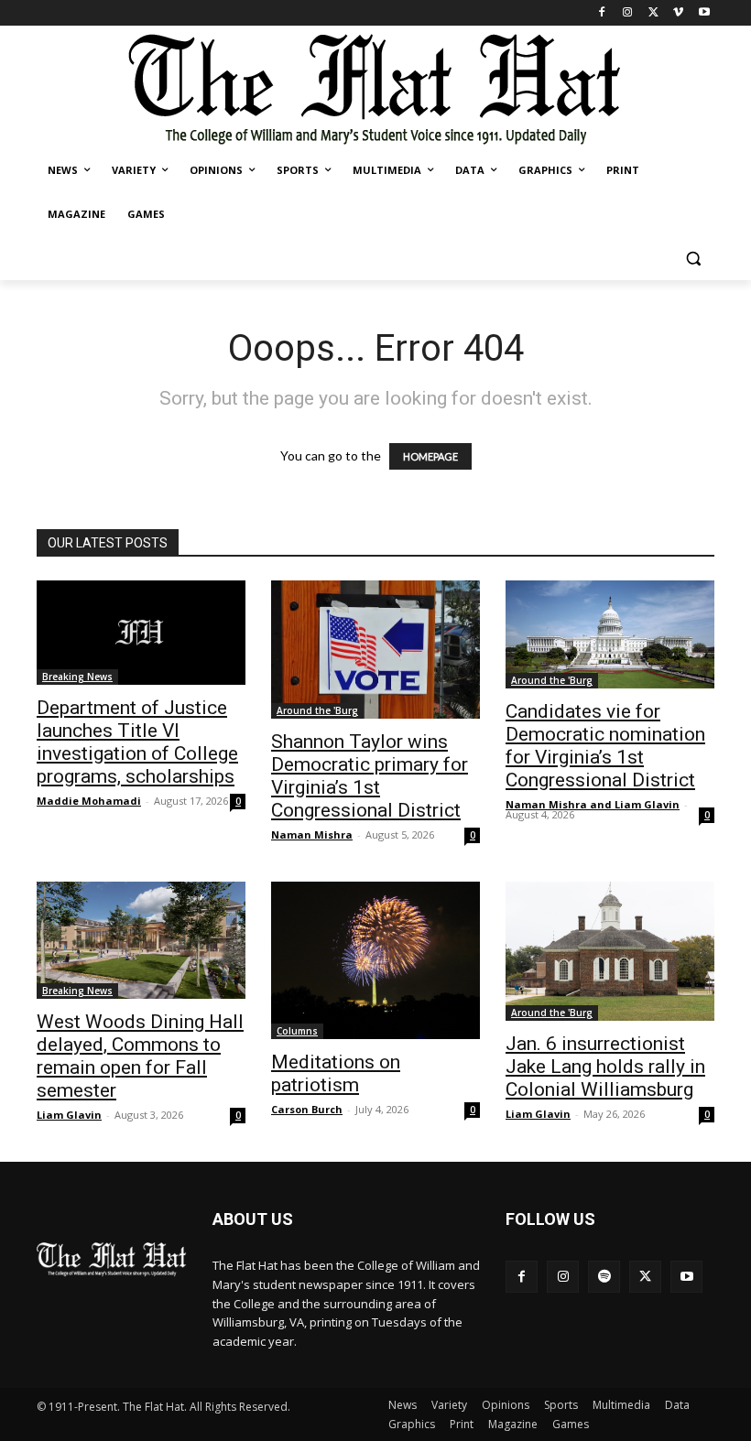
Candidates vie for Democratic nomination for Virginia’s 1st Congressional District (605, 745)
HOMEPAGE (430, 456)
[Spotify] (604, 1277)
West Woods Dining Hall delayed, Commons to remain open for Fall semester (140, 1056)
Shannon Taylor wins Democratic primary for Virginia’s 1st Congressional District (369, 776)
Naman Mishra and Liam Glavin (593, 804)
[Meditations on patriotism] (375, 960)
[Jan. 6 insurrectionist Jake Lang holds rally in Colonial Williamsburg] (610, 951)
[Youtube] (703, 13)
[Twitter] (653, 13)
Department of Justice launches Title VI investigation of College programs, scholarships (137, 742)
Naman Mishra (312, 834)
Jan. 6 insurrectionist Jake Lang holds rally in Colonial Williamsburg (605, 1066)
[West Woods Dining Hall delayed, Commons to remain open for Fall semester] (141, 940)
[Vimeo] (678, 13)
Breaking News (77, 676)
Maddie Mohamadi (89, 800)
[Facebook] (602, 13)
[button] (692, 258)
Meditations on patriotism (335, 1073)
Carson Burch (307, 1109)
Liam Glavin (69, 1114)
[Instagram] (627, 13)
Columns (297, 1030)
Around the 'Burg (317, 710)
